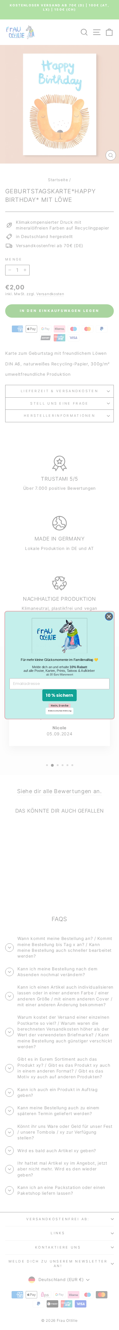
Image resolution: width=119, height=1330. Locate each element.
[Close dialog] (109, 616)
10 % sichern (59, 695)
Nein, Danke (60, 705)
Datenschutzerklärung (59, 711)
